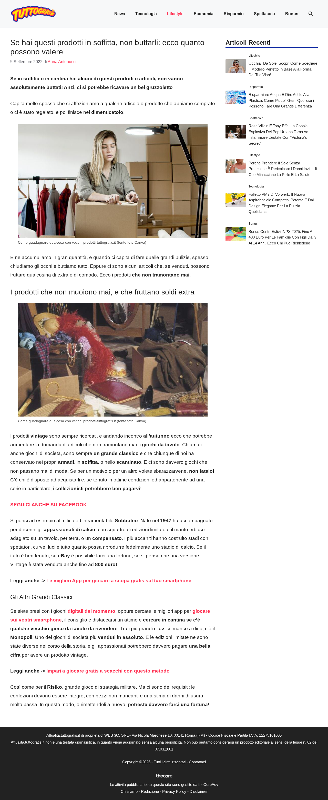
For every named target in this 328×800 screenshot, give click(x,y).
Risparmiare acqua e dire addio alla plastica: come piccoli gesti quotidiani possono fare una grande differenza (281, 100)
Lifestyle (175, 14)
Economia (203, 14)
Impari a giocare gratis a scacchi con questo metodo (108, 671)
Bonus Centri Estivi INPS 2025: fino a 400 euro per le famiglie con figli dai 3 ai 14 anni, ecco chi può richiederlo (282, 237)
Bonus (291, 14)
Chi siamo (129, 791)
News (119, 14)
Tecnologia (146, 14)
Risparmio (234, 14)
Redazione (150, 791)
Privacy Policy (174, 791)
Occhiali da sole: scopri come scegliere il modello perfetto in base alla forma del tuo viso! (283, 69)
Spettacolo (264, 14)
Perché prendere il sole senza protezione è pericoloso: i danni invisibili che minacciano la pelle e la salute (283, 169)
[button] (310, 14)
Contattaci (197, 762)
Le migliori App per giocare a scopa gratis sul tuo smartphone (118, 580)
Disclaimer (199, 791)
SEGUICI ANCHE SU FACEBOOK (48, 504)
